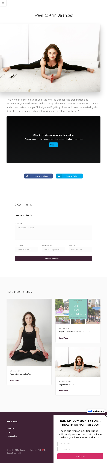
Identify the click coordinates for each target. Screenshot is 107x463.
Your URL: (72, 246)
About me (10, 428)
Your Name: (19, 246)
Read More (14, 380)
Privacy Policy (12, 436)
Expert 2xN (16, 453)
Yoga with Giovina (66, 384)
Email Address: (47, 246)
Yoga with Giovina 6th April (21, 374)
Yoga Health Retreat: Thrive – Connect (74, 332)
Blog (8, 432)
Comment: (18, 224)
